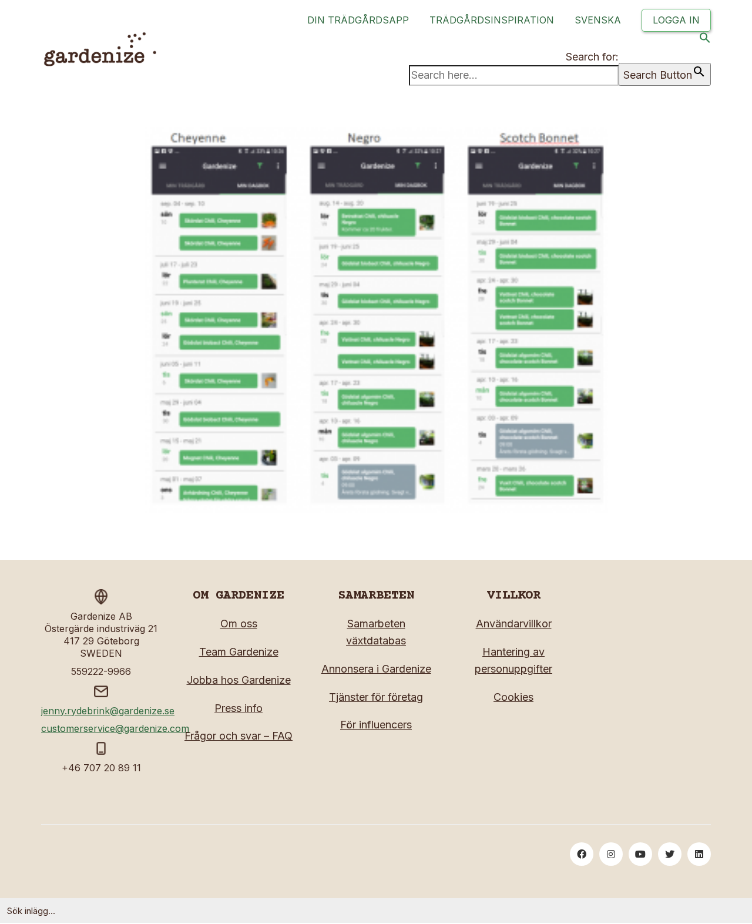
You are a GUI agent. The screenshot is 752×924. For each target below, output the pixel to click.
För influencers (376, 724)
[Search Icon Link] (705, 40)
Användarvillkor (514, 623)
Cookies (513, 697)
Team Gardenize (238, 652)
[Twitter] (670, 854)
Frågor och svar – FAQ (238, 736)
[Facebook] (581, 854)
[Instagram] (611, 854)
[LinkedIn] (699, 854)
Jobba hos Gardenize (239, 680)
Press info (238, 708)
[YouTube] (640, 854)
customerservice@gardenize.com (115, 728)
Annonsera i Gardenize (376, 669)
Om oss (238, 623)
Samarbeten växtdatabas (376, 632)
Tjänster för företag (376, 697)
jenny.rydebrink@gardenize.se (107, 711)
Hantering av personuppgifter (513, 660)
